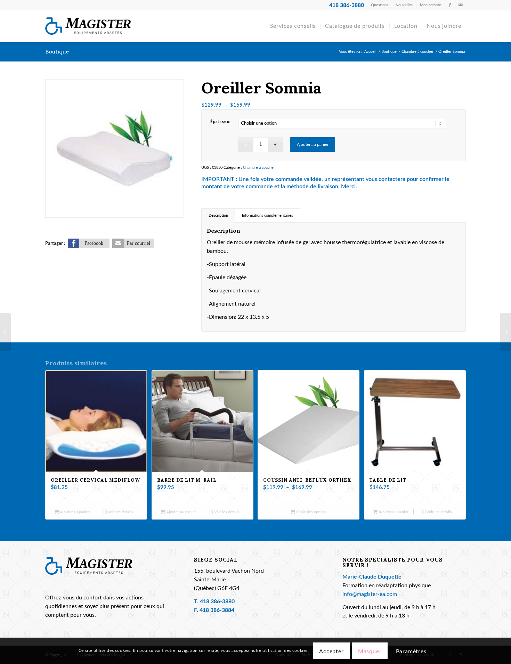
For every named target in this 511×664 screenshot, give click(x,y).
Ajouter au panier (312, 144)
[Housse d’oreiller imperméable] (5, 332)
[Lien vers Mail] (460, 5)
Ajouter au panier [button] (74, 512)
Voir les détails (120, 512)
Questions (379, 5)
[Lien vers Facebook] (450, 5)
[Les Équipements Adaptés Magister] (88, 26)
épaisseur (221, 122)
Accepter (331, 651)
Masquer (370, 651)
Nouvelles (404, 5)
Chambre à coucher (259, 167)
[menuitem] (379, 5)
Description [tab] (218, 215)
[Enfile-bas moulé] (505, 332)
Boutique (57, 51)
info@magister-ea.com (369, 594)
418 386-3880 (217, 601)
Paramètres (411, 651)
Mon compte (430, 5)
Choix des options (310, 512)
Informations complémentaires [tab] (267, 215)
